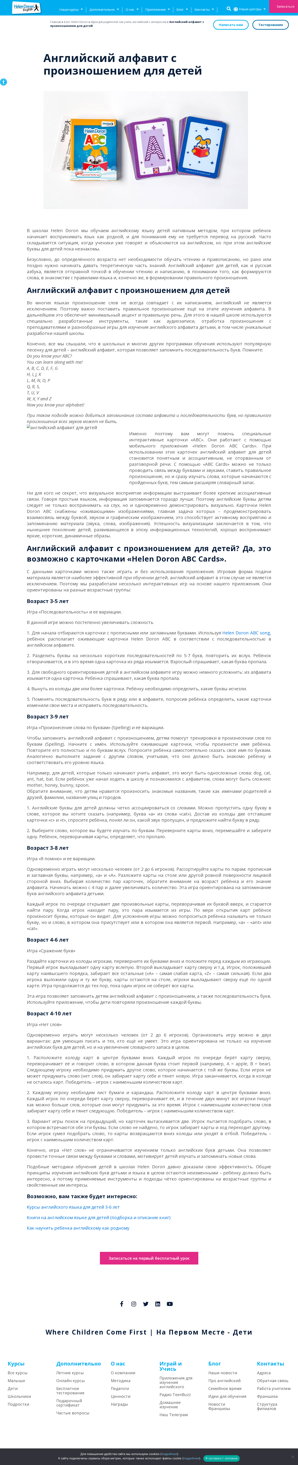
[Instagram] (133, 1303)
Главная (55, 22)
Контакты (202, 9)
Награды (119, 1404)
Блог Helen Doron (76, 22)
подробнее (169, 1454)
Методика (120, 1380)
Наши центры (250, 9)
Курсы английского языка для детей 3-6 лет (73, 1207)
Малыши (16, 1380)
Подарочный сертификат (69, 1402)
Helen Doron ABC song (246, 633)
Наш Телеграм (173, 1414)
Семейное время (224, 1388)
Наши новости (222, 1373)
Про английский (224, 1380)
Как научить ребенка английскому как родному (78, 1228)
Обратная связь (272, 1380)
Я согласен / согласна (221, 1458)
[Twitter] (145, 1303)
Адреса (264, 1373)
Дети (13, 1388)
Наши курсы (69, 9)
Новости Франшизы (219, 1406)
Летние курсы (70, 1373)
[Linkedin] (157, 1303)
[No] (292, 1457)
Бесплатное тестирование (70, 1390)
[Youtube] (169, 1303)
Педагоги (120, 1388)
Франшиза (267, 1396)
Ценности (120, 1396)
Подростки (18, 1404)
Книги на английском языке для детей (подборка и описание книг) (99, 1217)
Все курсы (17, 1373)
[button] (3, 82)
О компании (123, 1373)
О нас (130, 9)
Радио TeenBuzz (175, 1394)
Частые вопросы (72, 1413)
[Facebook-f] (121, 1303)
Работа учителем (274, 1388)
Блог (180, 9)
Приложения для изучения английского (175, 1382)
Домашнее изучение (170, 1404)
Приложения (155, 9)
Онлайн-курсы (70, 1380)
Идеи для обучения (227, 1396)
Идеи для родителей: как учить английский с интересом (128, 22)
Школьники (19, 1396)
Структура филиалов (267, 1406)
